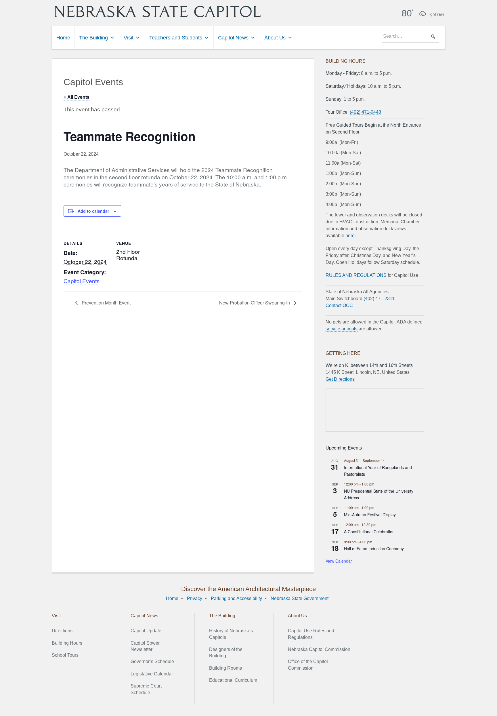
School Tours (65, 655)
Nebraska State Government (299, 598)
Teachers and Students (175, 38)
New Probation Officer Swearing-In (255, 302)
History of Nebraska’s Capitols (231, 633)
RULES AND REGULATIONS (356, 275)
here (350, 235)
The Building (93, 38)
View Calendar (339, 561)
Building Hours (67, 643)
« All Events (76, 97)
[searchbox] (410, 37)
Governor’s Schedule (152, 661)
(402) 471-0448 (365, 112)
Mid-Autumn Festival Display (370, 514)
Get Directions (340, 379)
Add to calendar (93, 211)
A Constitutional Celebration (369, 531)
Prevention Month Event (106, 302)
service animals (342, 328)
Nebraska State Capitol (158, 11)
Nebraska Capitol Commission (319, 649)
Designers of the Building (225, 652)
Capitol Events (82, 281)
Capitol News (233, 38)
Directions (62, 630)
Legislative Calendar (152, 673)
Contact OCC (339, 305)
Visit (128, 38)
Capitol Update (146, 630)
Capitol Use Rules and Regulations (311, 633)
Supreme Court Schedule (146, 689)
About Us (275, 38)
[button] (433, 37)
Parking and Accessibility (236, 598)
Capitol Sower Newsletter (145, 646)
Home (63, 38)
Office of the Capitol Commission (308, 664)
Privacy (194, 598)
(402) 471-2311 (379, 298)
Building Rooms (225, 668)
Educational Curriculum (233, 680)
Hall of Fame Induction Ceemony (374, 548)
